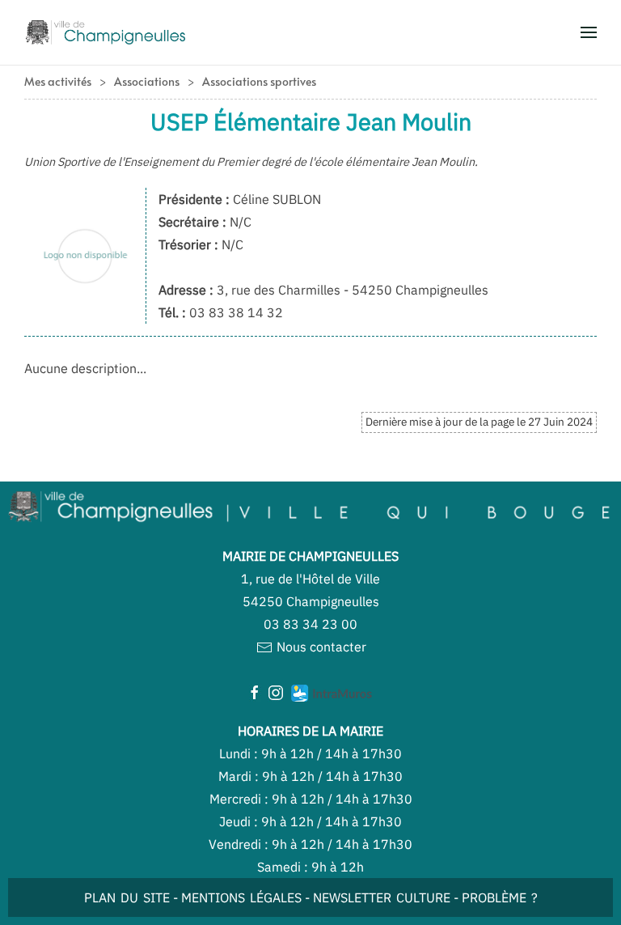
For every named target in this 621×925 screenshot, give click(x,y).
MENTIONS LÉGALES (241, 897)
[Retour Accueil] (105, 32)
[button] (589, 32)
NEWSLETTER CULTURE (381, 897)
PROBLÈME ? (500, 897)
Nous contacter (319, 647)
